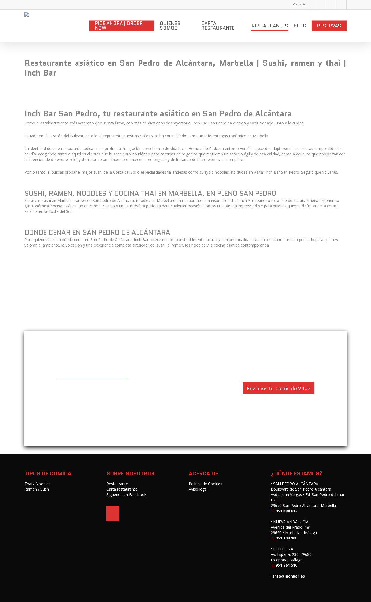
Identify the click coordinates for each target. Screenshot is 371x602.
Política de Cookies (205, 483)
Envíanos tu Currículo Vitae (278, 388)
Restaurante (117, 483)
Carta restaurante (121, 489)
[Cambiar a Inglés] (330, 4)
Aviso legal (198, 489)
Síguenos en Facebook (126, 494)
